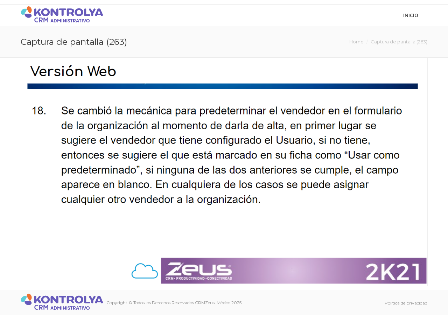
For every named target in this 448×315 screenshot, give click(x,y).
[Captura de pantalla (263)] (224, 172)
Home (356, 41)
